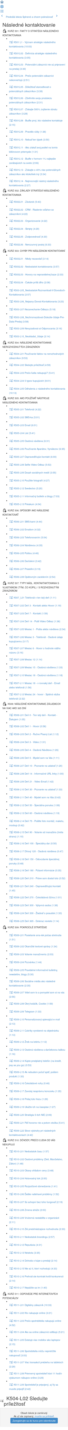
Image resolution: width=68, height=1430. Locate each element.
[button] (2, 3)
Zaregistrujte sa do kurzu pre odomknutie (34, 1420)
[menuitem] (2, 7)
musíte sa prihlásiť (44, 1416)
